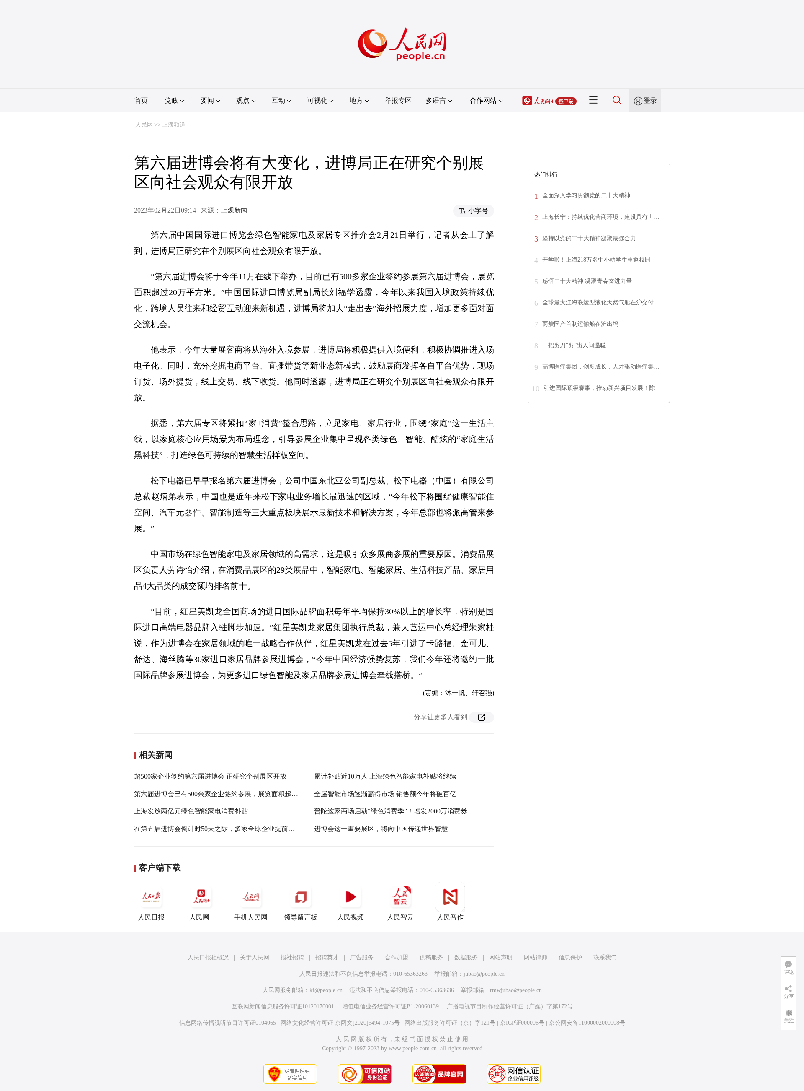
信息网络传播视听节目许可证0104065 (227, 1023)
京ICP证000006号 (522, 1023)
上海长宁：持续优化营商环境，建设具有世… (601, 217)
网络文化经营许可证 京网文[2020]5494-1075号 (340, 1023)
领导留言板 (300, 917)
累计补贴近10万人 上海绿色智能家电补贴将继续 (385, 776)
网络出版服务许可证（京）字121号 (450, 1023)
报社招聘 (292, 957)
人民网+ (201, 917)
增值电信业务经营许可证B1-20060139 (390, 1006)
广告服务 (362, 957)
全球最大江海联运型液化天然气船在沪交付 (598, 302)
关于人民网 (254, 957)
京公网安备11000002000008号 (587, 1023)
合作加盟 (396, 957)
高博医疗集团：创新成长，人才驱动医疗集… (601, 367)
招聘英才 (327, 957)
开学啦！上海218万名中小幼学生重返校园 (596, 260)
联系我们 (605, 957)
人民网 (144, 125)
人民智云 (400, 917)
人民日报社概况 (208, 957)
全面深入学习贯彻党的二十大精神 (586, 195)
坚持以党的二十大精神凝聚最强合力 (589, 238)
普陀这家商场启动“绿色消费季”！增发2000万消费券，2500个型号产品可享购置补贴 (437, 811)
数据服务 (466, 957)
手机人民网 (251, 917)
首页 (141, 100)
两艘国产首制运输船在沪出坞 (580, 324)
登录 (650, 100)
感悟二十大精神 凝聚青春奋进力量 (587, 281)
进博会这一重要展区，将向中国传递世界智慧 (381, 828)
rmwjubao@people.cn (516, 990)
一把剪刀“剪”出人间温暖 (574, 345)
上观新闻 (234, 210)
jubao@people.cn (484, 974)
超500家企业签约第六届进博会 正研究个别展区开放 (210, 776)
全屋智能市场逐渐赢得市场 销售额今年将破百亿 (385, 793)
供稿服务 (431, 957)
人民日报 (151, 917)
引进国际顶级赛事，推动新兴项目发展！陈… (602, 388)
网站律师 (535, 957)
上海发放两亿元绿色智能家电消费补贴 (191, 811)
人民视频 (350, 917)
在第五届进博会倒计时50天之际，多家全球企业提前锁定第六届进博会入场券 (248, 828)
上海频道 (174, 125)
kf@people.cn (326, 990)
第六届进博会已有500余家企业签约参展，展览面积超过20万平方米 (233, 793)
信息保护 (570, 957)
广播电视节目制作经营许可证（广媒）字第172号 (510, 1006)
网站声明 (501, 957)
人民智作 (450, 917)
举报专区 (398, 100)
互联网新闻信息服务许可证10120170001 (283, 1006)
